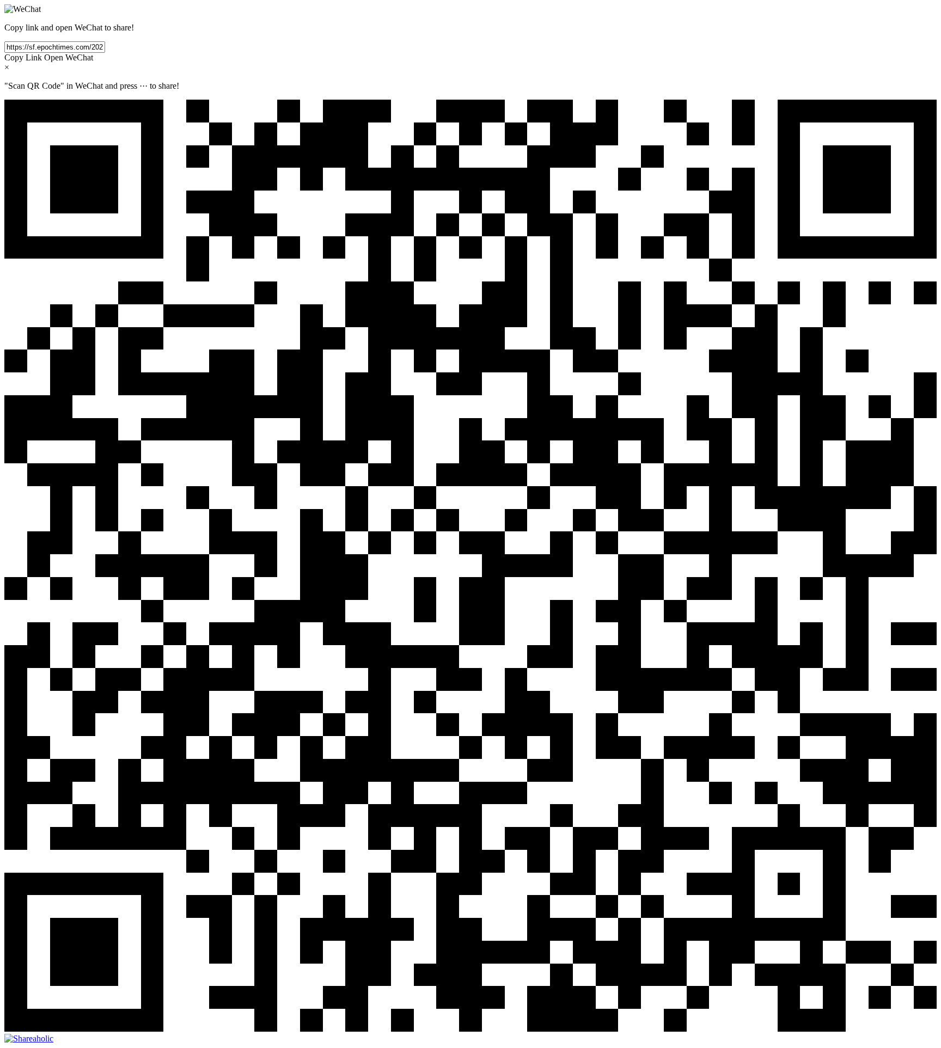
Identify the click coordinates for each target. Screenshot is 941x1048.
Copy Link (23, 57)
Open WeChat (68, 57)
